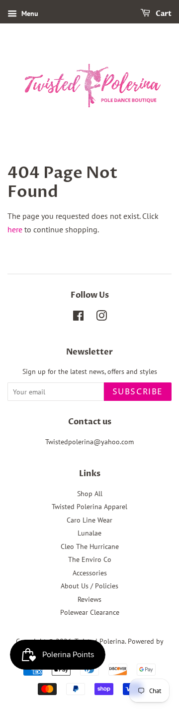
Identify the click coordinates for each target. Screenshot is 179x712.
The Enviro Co (89, 559)
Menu (28, 13)
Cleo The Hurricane (90, 546)
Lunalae (89, 533)
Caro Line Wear (89, 520)
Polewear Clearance (89, 612)
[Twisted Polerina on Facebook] (78, 317)
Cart (163, 13)
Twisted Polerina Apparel (89, 506)
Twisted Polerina (100, 641)
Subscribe (137, 391)
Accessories (90, 572)
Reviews (89, 599)
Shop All (89, 493)
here (14, 229)
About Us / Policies (89, 585)
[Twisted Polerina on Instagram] (101, 317)
